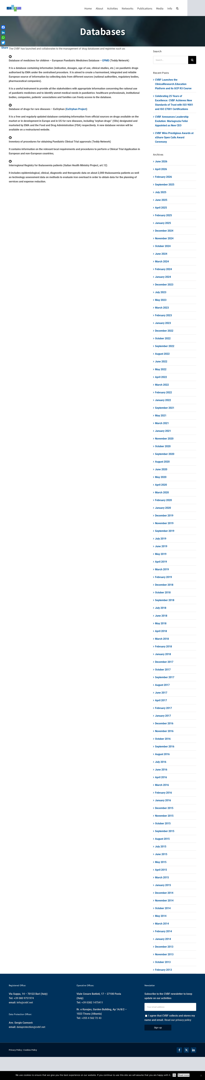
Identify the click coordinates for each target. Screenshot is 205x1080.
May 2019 (160, 554)
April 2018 (161, 631)
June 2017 (161, 692)
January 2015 (163, 885)
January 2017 (163, 715)
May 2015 (160, 862)
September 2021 (164, 407)
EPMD (105, 60)
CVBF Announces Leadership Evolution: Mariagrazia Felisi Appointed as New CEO (172, 121)
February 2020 (163, 500)
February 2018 (163, 646)
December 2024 (164, 230)
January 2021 (163, 430)
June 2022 (161, 361)
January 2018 (163, 654)
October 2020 (163, 446)
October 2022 (163, 338)
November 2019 (164, 523)
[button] (177, 8)
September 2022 (164, 346)
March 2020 (162, 492)
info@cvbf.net (25, 1002)
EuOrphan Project (76, 109)
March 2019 (162, 569)
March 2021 (162, 423)
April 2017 (161, 700)
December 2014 (164, 892)
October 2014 (163, 908)
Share (4, 47)
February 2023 (163, 315)
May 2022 (160, 369)
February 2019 (163, 577)
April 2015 (161, 869)
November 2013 (164, 954)
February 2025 (163, 215)
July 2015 (160, 846)
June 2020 (161, 469)
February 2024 (163, 269)
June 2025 (161, 199)
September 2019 (164, 530)
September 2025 (164, 184)
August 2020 (162, 461)
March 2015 (162, 877)
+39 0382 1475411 (92, 1002)
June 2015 (161, 854)
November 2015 (164, 815)
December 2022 (164, 330)
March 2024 (162, 261)
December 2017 (164, 661)
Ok (174, 1075)
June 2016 (161, 769)
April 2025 (161, 207)
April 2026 (161, 169)
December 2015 (164, 808)
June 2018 (161, 615)
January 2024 (163, 276)
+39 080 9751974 (24, 998)
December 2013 (164, 946)
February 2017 (163, 708)
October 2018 (163, 592)
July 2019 (160, 538)
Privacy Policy (15, 1050)
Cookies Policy (30, 1050)
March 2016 (162, 785)
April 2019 (161, 561)
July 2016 (160, 761)
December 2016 (164, 723)
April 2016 (161, 777)
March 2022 (162, 384)
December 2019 (164, 515)
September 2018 (164, 600)
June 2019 (161, 546)
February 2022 (163, 392)
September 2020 (164, 454)
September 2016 (164, 746)
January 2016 (163, 800)
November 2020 (164, 438)
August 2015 (162, 838)
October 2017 (163, 669)
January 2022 (163, 400)
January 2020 (163, 507)
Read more (183, 1075)
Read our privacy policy (177, 1019)
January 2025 (163, 223)
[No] (201, 1075)
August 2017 (162, 685)
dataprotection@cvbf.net (31, 1027)
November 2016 (164, 731)
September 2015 (164, 831)
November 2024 (164, 238)
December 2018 (164, 584)
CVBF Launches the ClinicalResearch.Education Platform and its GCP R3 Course (173, 84)
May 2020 (160, 477)
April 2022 (161, 377)
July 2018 (160, 607)
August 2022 (162, 353)
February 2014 (163, 931)
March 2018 (162, 638)
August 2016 (162, 754)
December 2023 (164, 284)
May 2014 (160, 915)
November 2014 (164, 900)
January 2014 (163, 939)
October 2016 (163, 738)
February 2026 (163, 176)
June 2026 (161, 161)
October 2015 (163, 823)
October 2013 (163, 962)
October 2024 (163, 246)
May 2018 (160, 623)
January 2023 (163, 323)
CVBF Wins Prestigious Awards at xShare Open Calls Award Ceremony (174, 137)
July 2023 (160, 292)
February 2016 (163, 792)
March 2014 (162, 923)
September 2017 (164, 677)
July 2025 (160, 192)
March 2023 (162, 307)
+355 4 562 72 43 (91, 1018)
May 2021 (160, 415)
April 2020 (161, 484)
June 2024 (161, 253)
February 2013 (163, 969)
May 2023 (160, 299)
